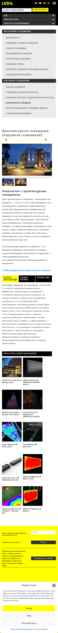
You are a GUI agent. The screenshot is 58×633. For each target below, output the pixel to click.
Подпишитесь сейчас (43, 558)
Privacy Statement (41, 629)
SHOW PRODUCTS (40, 10)
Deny (29, 616)
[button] (54, 585)
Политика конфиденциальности (22, 629)
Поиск (43, 542)
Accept (29, 608)
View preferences (29, 623)
